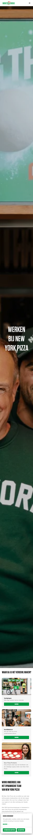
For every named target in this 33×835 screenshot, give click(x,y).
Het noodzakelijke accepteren (9, 830)
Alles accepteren (21, 830)
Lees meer (16, 772)
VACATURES (16, 704)
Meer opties (5, 824)
